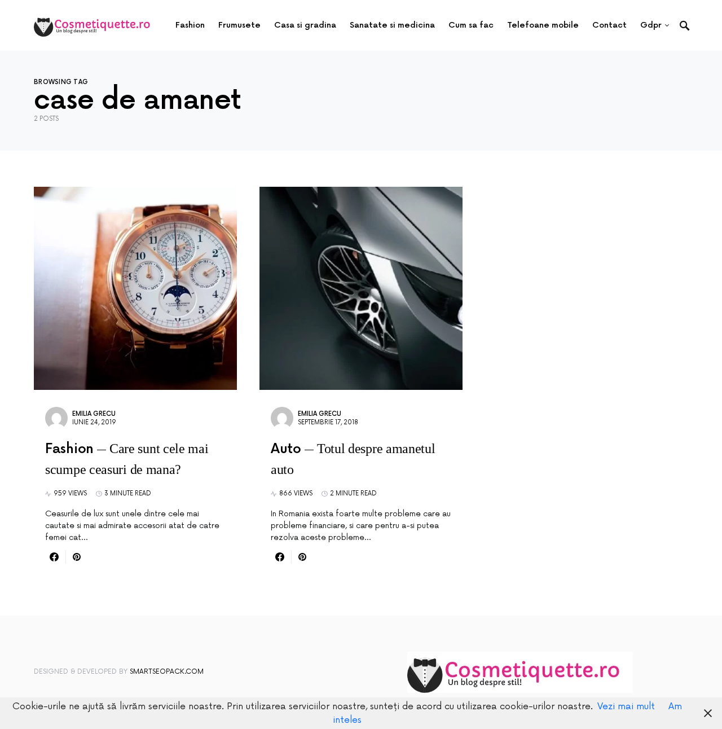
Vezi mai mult (626, 706)
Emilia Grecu (94, 414)
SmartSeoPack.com (167, 671)
